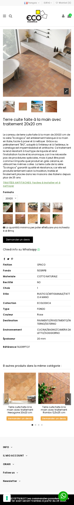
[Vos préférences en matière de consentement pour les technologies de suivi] (7, 498)
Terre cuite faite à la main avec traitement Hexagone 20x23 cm (20, 409)
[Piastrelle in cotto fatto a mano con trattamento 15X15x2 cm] (8, 207)
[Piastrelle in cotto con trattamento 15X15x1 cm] (20, 207)
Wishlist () (64, 2)
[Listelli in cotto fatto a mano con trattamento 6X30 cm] (20, 219)
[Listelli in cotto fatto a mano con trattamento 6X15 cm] (8, 219)
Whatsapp (29, 249)
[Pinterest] (12, 259)
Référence (9, 347)
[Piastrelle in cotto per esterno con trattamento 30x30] (58, 207)
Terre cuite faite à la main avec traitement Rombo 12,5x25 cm (54, 409)
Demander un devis (18, 239)
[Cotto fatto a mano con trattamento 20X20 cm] (45, 207)
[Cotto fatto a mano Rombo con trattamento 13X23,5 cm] (58, 219)
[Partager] (4, 259)
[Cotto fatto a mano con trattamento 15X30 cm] (33, 207)
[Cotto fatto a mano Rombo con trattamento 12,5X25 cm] (45, 219)
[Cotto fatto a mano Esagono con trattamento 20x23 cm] (33, 219)
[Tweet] (8, 259)
